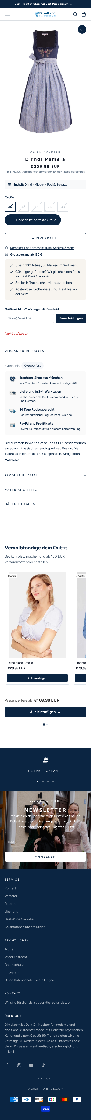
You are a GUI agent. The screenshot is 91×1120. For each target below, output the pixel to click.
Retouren (11, 904)
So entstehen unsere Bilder (25, 927)
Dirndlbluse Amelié (20, 662)
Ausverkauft (45, 238)
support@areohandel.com (53, 1002)
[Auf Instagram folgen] (19, 1065)
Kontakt (10, 888)
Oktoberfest (32, 365)
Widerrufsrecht (16, 957)
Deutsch (43, 1078)
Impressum (13, 972)
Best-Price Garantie (19, 919)
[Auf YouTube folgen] (31, 1065)
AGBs (9, 949)
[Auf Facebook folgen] (7, 1065)
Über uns (11, 911)
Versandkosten (32, 171)
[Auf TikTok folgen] (43, 1065)
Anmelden (45, 856)
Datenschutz (14, 965)
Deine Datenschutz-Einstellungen (29, 980)
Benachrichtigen (71, 318)
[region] (45, 765)
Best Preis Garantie (35, 276)
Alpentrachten (45, 151)
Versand (11, 896)
